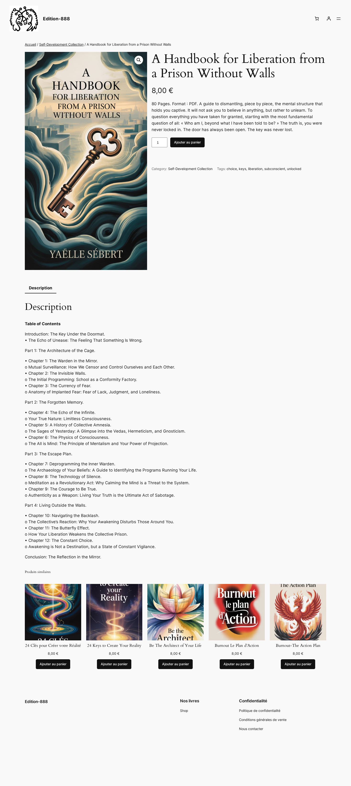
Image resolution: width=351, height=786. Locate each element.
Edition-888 (56, 19)
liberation (255, 169)
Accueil (30, 44)
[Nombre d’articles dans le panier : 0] (317, 19)
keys (242, 169)
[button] (138, 60)
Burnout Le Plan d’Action (237, 645)
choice (232, 169)
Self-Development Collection (61, 44)
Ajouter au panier (187, 142)
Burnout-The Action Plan (298, 645)
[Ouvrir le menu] (338, 19)
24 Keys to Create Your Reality (114, 645)
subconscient (274, 169)
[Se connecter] (329, 19)
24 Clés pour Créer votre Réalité (53, 645)
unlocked (294, 169)
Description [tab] (40, 288)
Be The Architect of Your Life (175, 645)
